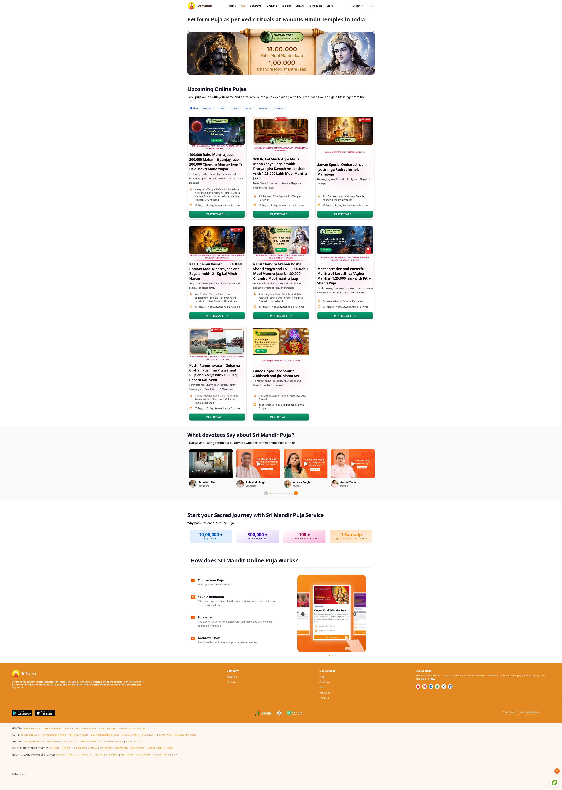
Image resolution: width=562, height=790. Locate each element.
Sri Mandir (17, 774)
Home (232, 5)
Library (300, 5)
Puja (242, 5)
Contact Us (233, 682)
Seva (321, 687)
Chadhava (255, 5)
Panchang (271, 5)
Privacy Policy (509, 712)
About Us (232, 676)
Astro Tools (315, 5)
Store (330, 5)
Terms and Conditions (528, 712)
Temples (286, 5)
